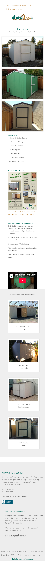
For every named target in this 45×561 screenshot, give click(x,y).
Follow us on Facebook (23, 559)
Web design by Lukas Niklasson (32, 555)
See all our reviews (15, 536)
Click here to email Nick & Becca (14, 496)
